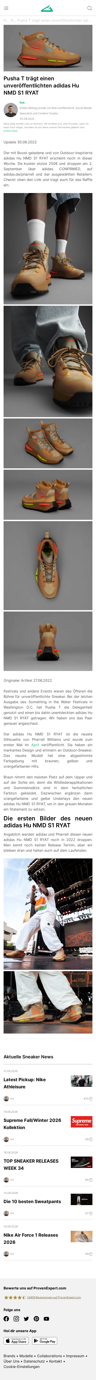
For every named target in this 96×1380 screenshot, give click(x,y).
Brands (9, 1356)
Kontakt (55, 1361)
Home (7, 20)
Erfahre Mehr (11, 131)
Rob (22, 102)
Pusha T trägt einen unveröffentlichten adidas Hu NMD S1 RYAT (54, 20)
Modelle (26, 1356)
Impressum (75, 1356)
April (35, 745)
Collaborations (49, 1356)
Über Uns (11, 1361)
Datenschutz (34, 1361)
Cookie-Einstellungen (22, 1366)
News (14, 20)
